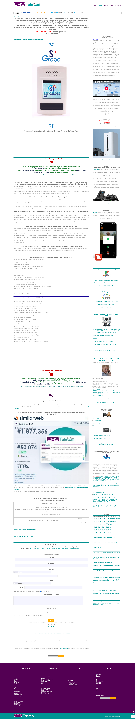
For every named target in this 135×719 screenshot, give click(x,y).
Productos (100, 5)
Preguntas (98, 691)
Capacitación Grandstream (46, 686)
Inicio (95, 5)
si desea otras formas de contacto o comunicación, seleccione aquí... (56, 549)
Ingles (94, 540)
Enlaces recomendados (73, 685)
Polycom (15, 681)
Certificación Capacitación (46, 688)
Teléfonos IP (16, 707)
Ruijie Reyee (16, 679)
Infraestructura (44, 683)
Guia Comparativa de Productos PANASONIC (106, 399)
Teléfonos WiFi (17, 702)
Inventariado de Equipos (46, 676)
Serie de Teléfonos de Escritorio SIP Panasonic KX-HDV (106, 315)
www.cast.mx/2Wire (106, 203)
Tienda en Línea (101, 672)
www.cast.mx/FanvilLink (106, 263)
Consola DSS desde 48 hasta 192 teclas (100, 427)
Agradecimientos (72, 682)
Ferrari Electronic (17, 684)
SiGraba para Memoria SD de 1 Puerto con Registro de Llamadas (105, 497)
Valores (70, 677)
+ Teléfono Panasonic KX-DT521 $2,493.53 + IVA (102, 435)
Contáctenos (98, 690)
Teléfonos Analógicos (18, 705)
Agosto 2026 (103, 335)
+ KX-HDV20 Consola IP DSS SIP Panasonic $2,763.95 (103, 346)
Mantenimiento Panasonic (46, 680)
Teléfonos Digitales (17, 706)
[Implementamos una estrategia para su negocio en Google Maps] (106, 273)
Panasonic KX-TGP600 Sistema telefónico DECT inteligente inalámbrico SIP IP (106, 359)
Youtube (98, 677)
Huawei (15, 678)
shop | (16, 16)
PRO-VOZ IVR (16, 682)
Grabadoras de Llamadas (19, 699)
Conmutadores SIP (17, 697)
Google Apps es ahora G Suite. (106, 307)
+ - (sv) (102, 533)
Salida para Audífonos (97, 423)
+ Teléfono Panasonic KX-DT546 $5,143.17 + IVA (102, 438)
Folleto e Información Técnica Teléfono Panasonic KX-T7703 (105, 537)
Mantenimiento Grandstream (47, 679)
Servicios (106, 5)
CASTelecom (108, 668)
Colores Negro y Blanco (97, 420)
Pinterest (99, 680)
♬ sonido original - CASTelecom (99, 79)
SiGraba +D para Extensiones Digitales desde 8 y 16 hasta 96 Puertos (106, 496)
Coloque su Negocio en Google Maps (106, 269)
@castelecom (95, 39)
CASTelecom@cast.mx (63, 648)
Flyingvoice (16, 674)
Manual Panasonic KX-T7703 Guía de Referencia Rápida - (105, 542)
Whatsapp (51, 626)
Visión (70, 674)
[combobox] (16, 572)
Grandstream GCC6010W (98, 98)
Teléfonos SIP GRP (17, 704)
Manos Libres (95, 422)
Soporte (42, 684)
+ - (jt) (102, 529)
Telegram (99, 674)
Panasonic (16, 673)
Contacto (117, 5)
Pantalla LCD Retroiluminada (98, 418)
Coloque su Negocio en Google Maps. (106, 285)
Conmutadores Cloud (18, 695)
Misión (70, 676)
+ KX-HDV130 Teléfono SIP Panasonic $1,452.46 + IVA (103, 340)
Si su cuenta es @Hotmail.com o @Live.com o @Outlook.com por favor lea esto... (51, 633)
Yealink (18, 686)
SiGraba (15, 677)
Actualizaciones (44, 682)
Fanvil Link (95, 212)
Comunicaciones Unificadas (46, 673)
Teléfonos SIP (16, 703)
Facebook (99, 679)
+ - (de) (102, 526)
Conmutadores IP (17, 696)
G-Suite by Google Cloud (46, 692)
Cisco (15, 688)
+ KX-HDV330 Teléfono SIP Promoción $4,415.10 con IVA (104, 343)
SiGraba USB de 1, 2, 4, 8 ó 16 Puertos (100, 492)
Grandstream (16, 676)
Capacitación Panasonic (46, 687)
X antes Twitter (100, 681)
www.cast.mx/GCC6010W (106, 159)
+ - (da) (102, 524)
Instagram (99, 683)
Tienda (111, 5)
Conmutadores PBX (17, 693)
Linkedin (99, 682)
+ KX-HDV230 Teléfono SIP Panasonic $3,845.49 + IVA (103, 341)
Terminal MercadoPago (45, 693)
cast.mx (20, 16)
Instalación (43, 678)
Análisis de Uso (44, 681)
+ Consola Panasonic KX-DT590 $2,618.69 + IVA (102, 440)
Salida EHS (95, 425)
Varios (42, 690)
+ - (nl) (102, 530)
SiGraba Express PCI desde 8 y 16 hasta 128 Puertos (103, 494)
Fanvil (15, 680)
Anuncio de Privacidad (73, 684)
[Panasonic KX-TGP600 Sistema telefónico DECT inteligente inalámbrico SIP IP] (106, 370)
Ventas (42, 677)
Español (94, 539)
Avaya (15, 687)
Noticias (97, 688)
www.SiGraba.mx (96, 510)
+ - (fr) (102, 527)
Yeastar (15, 686)
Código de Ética (72, 673)
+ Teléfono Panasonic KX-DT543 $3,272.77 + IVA (102, 437)
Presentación (71, 683)
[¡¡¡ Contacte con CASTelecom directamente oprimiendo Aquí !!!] (121, 5)
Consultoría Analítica (45, 674)
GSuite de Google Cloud (106, 292)
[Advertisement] (45, 143)
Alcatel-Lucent (17, 683)
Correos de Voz (17, 700)
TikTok (98, 676)
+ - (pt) (102, 532)
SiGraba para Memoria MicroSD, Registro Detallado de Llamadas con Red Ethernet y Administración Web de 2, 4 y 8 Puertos (106, 504)
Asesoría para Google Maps (46, 691)
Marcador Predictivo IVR (18, 701)
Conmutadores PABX (18, 694)
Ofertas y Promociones (45, 689)
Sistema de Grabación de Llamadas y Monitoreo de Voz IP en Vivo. (105, 461)
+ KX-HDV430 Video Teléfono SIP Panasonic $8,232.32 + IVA (104, 344)
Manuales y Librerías (100, 689)
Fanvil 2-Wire (96, 169)
